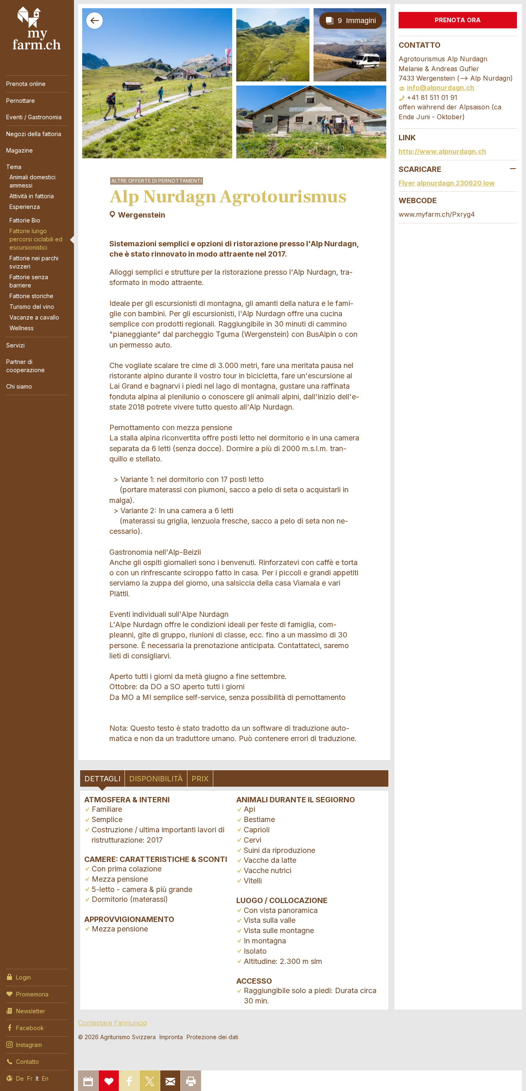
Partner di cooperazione (25, 365)
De (20, 1078)
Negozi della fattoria (33, 133)
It (37, 1078)
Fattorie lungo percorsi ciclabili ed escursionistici (35, 239)
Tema (13, 166)
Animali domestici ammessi (32, 181)
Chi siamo (19, 386)
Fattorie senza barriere (28, 281)
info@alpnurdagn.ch (440, 87)
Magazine (19, 150)
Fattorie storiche (31, 295)
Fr (29, 1078)
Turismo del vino (31, 306)
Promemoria (32, 994)
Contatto (27, 1061)
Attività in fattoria (31, 195)
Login (23, 977)
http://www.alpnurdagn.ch (442, 151)
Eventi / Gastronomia (34, 117)
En (45, 1078)
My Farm (37, 28)
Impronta (171, 1036)
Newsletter (30, 1011)
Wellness (21, 327)
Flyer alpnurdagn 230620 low (447, 183)
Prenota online (26, 83)
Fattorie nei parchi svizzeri (33, 262)
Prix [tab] (200, 778)
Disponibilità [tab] (156, 778)
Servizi (15, 345)
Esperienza (24, 206)
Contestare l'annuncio (112, 1023)
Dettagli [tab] (102, 778)
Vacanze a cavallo (34, 317)
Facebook (30, 1027)
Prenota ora (458, 20)
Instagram (29, 1044)
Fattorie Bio (24, 220)
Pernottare (20, 100)
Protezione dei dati (212, 1036)
